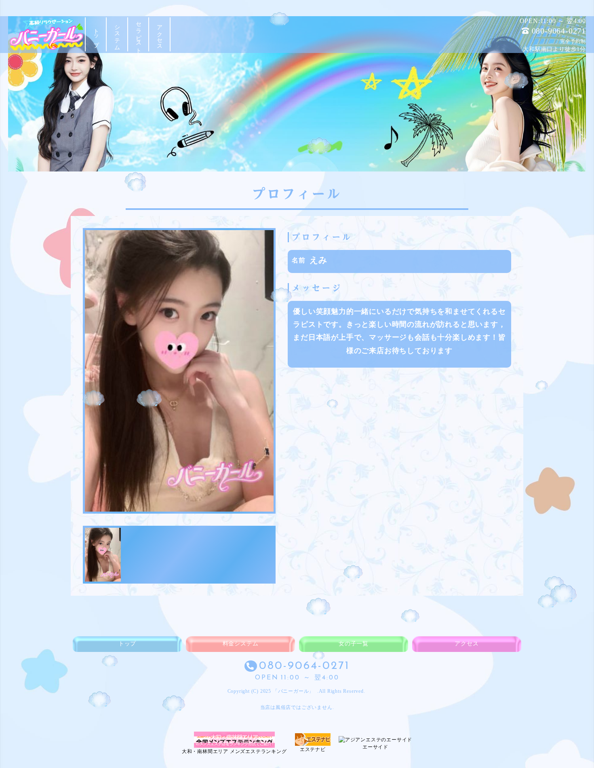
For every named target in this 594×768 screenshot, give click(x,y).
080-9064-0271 (559, 30)
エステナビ (313, 749)
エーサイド (375, 747)
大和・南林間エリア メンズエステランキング (234, 751)
